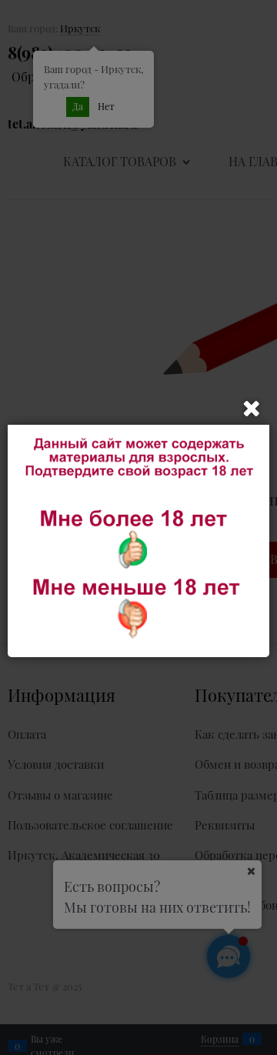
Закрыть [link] (251, 408)
